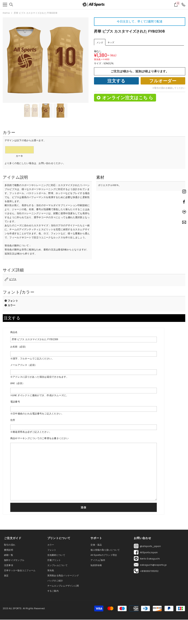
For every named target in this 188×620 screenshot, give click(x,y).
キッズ (111, 42)
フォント (13, 301)
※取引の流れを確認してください (168, 87)
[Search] (11, 4)
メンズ (99, 42)
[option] (45, 60)
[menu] (5, 4)
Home (6, 12)
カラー (12, 305)
